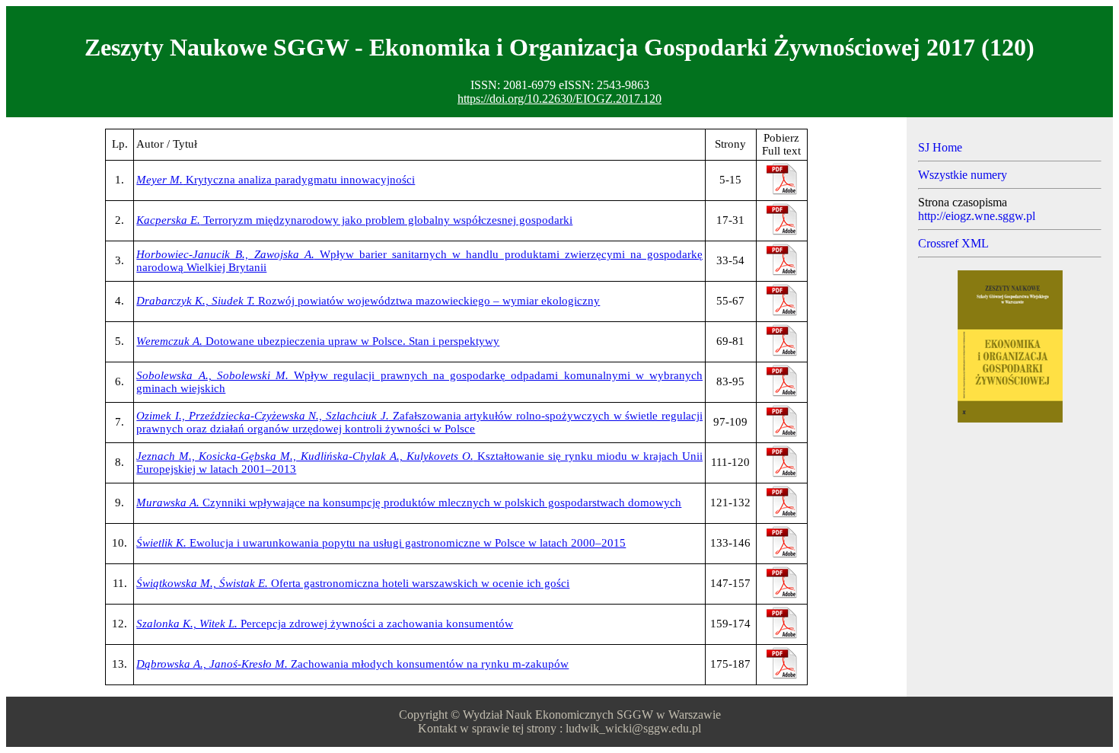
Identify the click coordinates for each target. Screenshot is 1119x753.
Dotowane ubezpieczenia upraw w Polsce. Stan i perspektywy (317, 341)
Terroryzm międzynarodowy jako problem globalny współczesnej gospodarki (354, 220)
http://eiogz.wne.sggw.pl (976, 215)
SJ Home (940, 147)
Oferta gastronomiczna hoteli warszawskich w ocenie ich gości (352, 583)
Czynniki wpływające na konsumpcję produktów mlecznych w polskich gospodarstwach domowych (408, 502)
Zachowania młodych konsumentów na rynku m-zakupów (352, 664)
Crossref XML (953, 243)
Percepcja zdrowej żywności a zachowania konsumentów (324, 623)
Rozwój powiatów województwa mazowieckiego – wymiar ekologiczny (368, 301)
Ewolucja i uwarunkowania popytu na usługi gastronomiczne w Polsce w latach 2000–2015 (381, 543)
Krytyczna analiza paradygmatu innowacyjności (275, 180)
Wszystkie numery (962, 174)
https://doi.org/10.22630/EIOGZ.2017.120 (559, 98)
